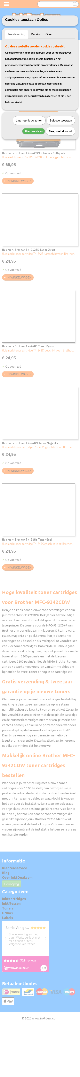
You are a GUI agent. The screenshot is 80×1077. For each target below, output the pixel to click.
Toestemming (16, 34)
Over (49, 34)
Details (35, 34)
